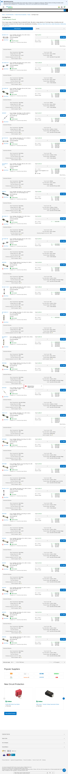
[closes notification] (66, 1)
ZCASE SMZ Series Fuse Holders (12, 704)
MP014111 (4, 562)
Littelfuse (39, 24)
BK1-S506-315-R (5, 89)
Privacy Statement (5, 759)
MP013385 (4, 439)
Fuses (29, 14)
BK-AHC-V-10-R (5, 287)
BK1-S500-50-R (5, 62)
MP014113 (4, 612)
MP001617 (4, 113)
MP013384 (4, 363)
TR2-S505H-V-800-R (5, 164)
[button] (3, 7)
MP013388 (4, 463)
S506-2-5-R (4, 412)
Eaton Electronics (46, 24)
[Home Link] (11, 7)
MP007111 (4, 191)
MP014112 (4, 587)
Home (3, 14)
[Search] (65, 10)
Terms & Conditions (27, 759)
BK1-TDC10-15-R (5, 139)
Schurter (7, 25)
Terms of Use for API (37, 759)
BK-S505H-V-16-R (5, 337)
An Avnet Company (6, 767)
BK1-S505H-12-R (5, 313)
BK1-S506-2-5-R (5, 217)
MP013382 (4, 513)
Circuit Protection (10, 14)
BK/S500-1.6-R (5, 34)
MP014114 (4, 538)
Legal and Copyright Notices (16, 759)
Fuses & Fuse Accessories (20, 14)
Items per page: (6, 662)
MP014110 (4, 636)
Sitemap (44, 759)
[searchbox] (33, 10)
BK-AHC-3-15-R (5, 488)
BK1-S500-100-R (5, 239)
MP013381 (4, 262)
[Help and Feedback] (64, 770)
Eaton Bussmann (56, 24)
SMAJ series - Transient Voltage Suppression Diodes (47, 704)
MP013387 (4, 387)
